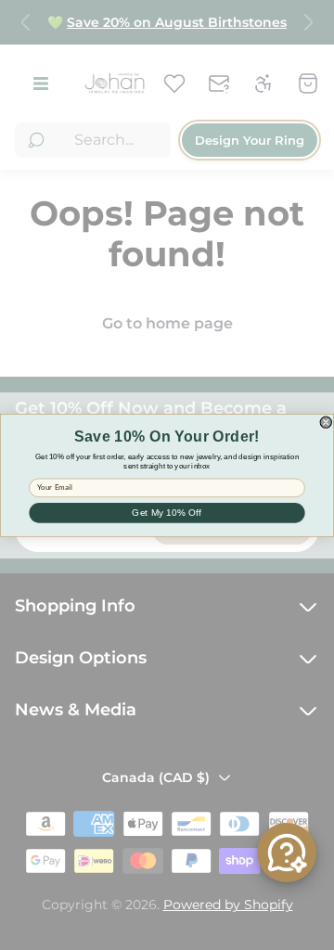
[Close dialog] (325, 421)
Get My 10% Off (166, 512)
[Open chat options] (286, 852)
